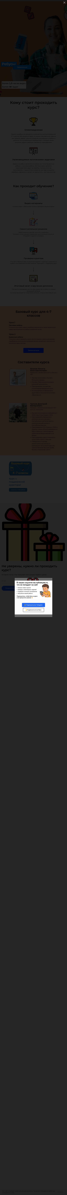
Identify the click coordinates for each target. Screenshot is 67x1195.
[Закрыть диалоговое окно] (64, 2)
